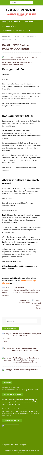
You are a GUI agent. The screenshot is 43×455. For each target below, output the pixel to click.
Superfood (29, 22)
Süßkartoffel (14, 22)
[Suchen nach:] (21, 2)
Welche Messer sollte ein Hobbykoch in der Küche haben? (27, 334)
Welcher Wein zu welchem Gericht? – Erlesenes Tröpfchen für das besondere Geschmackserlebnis (27, 360)
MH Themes (21, 453)
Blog (29, 31)
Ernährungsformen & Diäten (13, 31)
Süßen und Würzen (9, 26)
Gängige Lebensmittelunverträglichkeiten (22, 370)
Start (4, 22)
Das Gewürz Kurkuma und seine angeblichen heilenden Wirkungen (25, 349)
